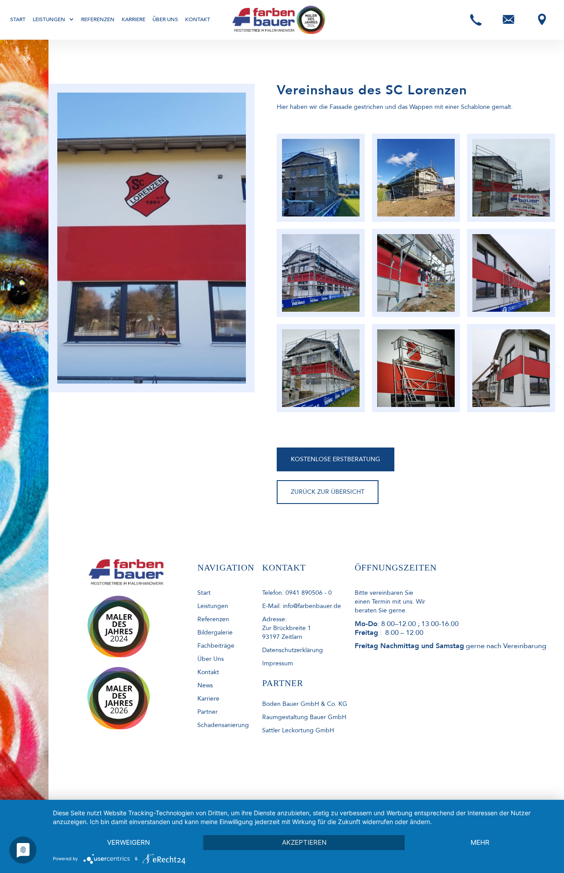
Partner (207, 712)
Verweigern (128, 842)
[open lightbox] (321, 178)
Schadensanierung (223, 725)
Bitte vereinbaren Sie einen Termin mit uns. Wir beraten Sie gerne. (390, 602)
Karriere (133, 19)
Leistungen (212, 606)
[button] (53, 19)
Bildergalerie (215, 632)
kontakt (208, 672)
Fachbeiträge (215, 646)
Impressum (277, 663)
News (205, 685)
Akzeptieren (304, 842)
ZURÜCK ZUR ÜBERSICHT (327, 492)
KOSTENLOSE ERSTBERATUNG (335, 459)
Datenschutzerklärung (292, 650)
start (204, 593)
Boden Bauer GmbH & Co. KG (304, 704)
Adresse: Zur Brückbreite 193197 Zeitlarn (286, 628)
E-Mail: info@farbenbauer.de (301, 606)
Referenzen (98, 19)
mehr (480, 842)
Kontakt (197, 19)
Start (18, 19)
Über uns (165, 19)
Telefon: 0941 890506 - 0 (297, 593)
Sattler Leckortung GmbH (298, 730)
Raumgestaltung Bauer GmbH (304, 717)
